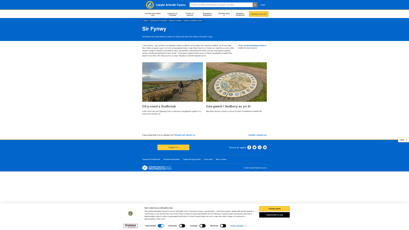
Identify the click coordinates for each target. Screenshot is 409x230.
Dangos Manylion (237, 226)
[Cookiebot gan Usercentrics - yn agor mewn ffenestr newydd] (130, 225)
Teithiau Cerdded (175, 20)
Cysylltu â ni (173, 147)
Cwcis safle (208, 159)
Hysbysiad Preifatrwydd (151, 159)
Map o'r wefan (221, 159)
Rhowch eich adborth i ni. (185, 135)
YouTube (265, 147)
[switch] (182, 225)
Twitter (254, 147)
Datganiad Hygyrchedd (192, 159)
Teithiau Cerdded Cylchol (192, 20)
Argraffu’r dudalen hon (257, 135)
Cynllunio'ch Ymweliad (158, 20)
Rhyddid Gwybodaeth (171, 159)
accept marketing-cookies (254, 45)
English (262, 5)
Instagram (260, 147)
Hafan (145, 20)
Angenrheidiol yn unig (274, 215)
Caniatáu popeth (274, 209)
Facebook (249, 147)
